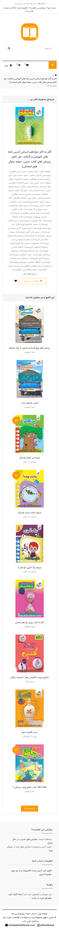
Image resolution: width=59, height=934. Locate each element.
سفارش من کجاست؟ (37, 8)
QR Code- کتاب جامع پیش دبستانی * (29, 787)
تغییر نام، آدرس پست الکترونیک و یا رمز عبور (31, 870)
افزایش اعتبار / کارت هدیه (16, 8)
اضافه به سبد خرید (31, 281)
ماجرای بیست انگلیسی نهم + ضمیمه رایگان (29, 677)
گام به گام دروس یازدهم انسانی (29, 622)
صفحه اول (42, 914)
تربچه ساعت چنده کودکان (29, 513)
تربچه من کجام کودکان (29, 458)
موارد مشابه (52, 85)
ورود (6, 65)
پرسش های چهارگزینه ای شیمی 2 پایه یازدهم (29, 348)
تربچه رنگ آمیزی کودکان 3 (29, 567)
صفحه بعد (30, 808)
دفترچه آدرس (45, 874)
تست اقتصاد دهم (29, 732)
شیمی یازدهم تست (29, 403)
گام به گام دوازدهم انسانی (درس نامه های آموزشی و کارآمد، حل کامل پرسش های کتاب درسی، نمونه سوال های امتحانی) (30, 80)
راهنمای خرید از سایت (41, 898)
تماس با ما (29, 11)
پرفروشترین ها (18, 914)
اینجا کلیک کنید (15, 894)
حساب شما (52, 8)
